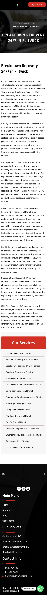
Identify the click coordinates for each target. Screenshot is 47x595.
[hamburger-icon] (4, 5)
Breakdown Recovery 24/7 (15, 547)
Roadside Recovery (12, 552)
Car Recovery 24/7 (11, 536)
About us (6, 510)
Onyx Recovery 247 (25, 23)
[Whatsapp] (40, 588)
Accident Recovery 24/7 (14, 541)
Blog (4, 515)
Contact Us (8, 520)
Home (5, 504)
